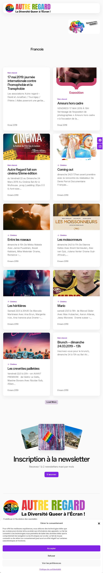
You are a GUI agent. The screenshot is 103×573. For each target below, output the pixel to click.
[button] (99, 523)
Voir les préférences (51, 563)
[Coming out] (76, 147)
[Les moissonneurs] (76, 217)
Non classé (12, 73)
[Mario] (76, 283)
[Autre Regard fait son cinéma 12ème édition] (26, 147)
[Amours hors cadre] (76, 80)
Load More (51, 402)
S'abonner (51, 474)
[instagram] (100, 146)
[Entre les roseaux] (26, 217)
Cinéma (63, 165)
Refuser (51, 555)
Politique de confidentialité (50, 569)
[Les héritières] (26, 283)
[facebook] (100, 140)
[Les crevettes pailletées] (26, 346)
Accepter (51, 548)
